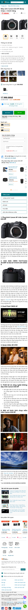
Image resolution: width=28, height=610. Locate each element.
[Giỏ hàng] (25, 2)
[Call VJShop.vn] (25, 606)
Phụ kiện (5, 208)
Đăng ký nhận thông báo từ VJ (13, 568)
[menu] (2, 2)
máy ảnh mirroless (8, 473)
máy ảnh (8, 299)
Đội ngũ (3, 582)
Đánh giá (5, 201)
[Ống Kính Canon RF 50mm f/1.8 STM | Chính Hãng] (5, 180)
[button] (16, 158)
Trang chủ (4, 6)
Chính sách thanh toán (20, 582)
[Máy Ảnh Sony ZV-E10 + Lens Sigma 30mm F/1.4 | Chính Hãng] (17, 524)
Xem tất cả (12, 162)
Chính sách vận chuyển (20, 585)
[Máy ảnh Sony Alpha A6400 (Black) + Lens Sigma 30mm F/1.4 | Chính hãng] (6, 524)
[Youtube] (6, 608)
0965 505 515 (10, 151)
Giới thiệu (3, 580)
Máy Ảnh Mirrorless (13, 6)
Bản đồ (15, 151)
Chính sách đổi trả (19, 580)
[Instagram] (10, 608)
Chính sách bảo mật (19, 587)
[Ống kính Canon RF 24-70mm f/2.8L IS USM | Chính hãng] (22, 181)
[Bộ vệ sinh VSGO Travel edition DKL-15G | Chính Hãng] (5, 170)
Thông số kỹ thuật (8, 198)
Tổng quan (6, 194)
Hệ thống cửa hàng (6, 587)
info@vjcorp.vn (21, 602)
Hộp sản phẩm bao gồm (10, 212)
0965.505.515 (10, 602)
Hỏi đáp (5, 205)
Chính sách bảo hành (6, 590)
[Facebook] (2, 608)
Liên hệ (3, 585)
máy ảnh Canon (21, 326)
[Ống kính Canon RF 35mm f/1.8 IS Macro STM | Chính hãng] (22, 170)
